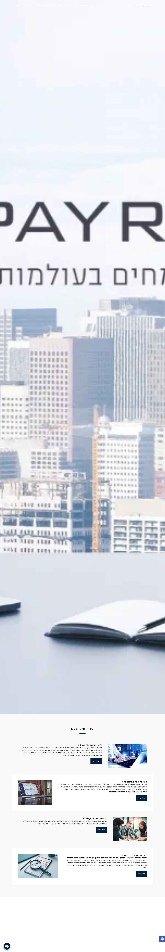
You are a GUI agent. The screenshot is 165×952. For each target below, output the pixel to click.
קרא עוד (96, 761)
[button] (162, 939)
